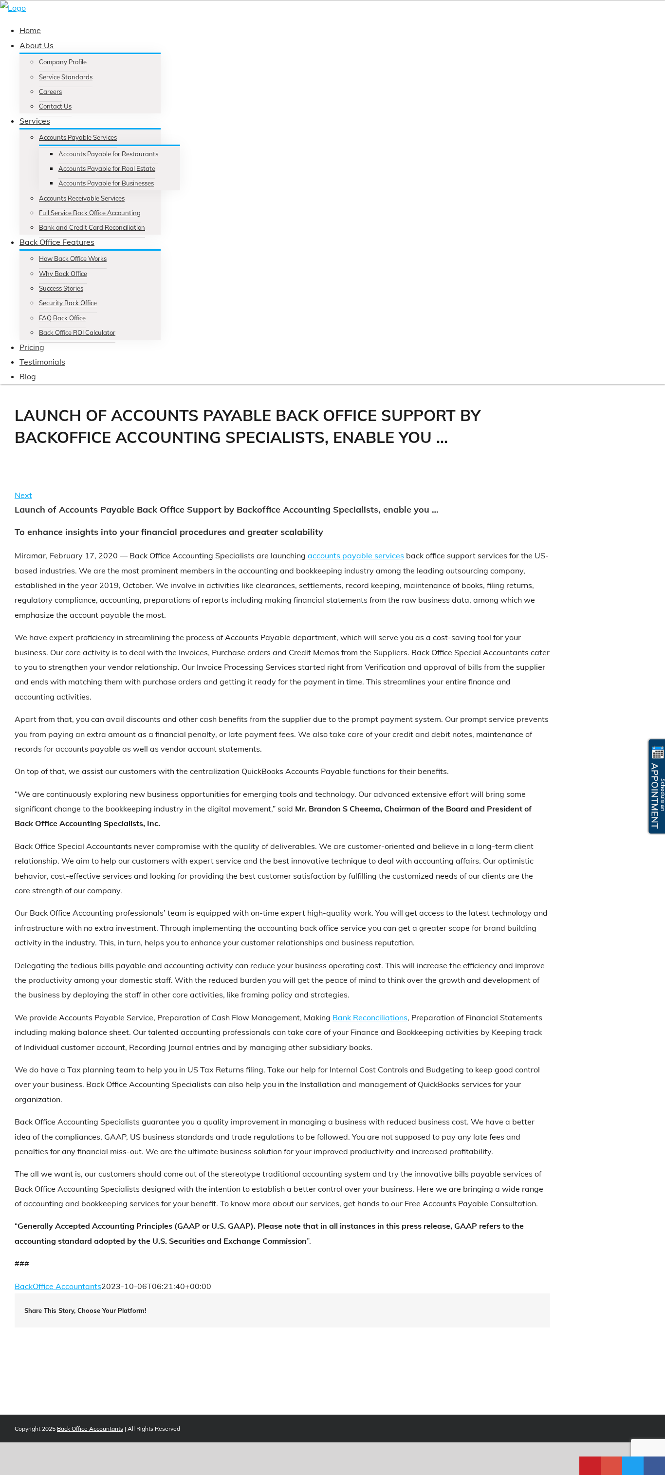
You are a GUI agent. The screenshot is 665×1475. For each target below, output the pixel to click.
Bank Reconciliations (369, 1017)
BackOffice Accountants (58, 1286)
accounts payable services (356, 555)
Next (23, 495)
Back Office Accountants (90, 1428)
